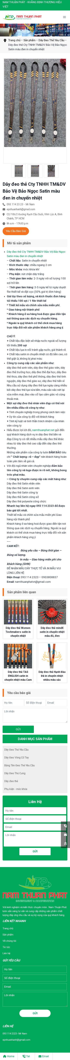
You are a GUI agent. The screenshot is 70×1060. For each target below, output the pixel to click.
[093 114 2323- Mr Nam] (65, 825)
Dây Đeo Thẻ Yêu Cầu (51, 40)
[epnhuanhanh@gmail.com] (65, 834)
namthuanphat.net (43, 430)
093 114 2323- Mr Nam (15, 1033)
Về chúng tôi (9, 940)
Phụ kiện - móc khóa (15, 789)
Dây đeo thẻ (11, 781)
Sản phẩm (29, 40)
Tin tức (6, 947)
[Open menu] (64, 17)
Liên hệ (6, 953)
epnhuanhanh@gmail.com (16, 1039)
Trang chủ (14, 40)
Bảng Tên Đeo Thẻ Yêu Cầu (19, 765)
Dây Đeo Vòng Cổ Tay (16, 757)
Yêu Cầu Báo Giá (16, 231)
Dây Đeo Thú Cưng (14, 773)
